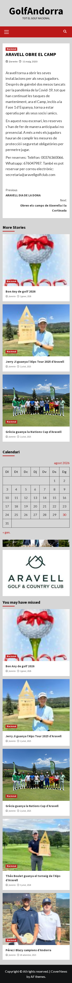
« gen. (6, 532)
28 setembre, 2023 (28, 955)
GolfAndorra (36, 11)
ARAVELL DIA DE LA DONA (23, 192)
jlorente (13, 61)
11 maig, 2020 (29, 61)
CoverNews (59, 971)
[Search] (65, 31)
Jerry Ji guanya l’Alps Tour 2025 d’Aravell (35, 362)
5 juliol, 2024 (25, 885)
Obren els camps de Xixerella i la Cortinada (43, 205)
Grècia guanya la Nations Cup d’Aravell (34, 432)
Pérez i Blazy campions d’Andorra (28, 950)
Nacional (11, 49)
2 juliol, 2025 (25, 366)
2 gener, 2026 (25, 296)
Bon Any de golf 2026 (20, 291)
